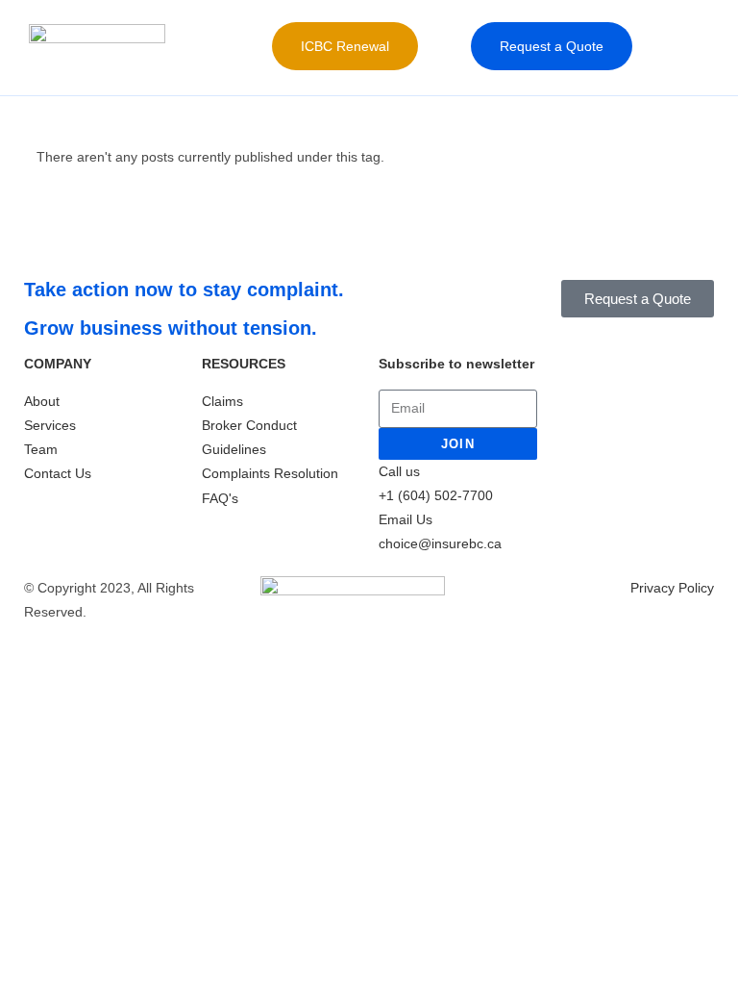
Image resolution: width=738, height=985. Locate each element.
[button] (436, 47)
